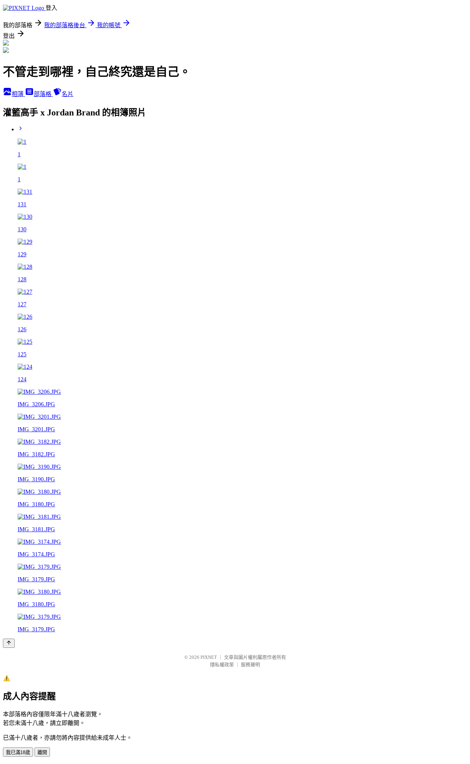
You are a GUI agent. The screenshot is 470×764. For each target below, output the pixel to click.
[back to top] (9, 643)
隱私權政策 (222, 664)
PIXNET (208, 657)
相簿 (18, 94)
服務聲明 (250, 664)
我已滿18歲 (18, 752)
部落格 (43, 94)
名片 (67, 94)
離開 (42, 752)
